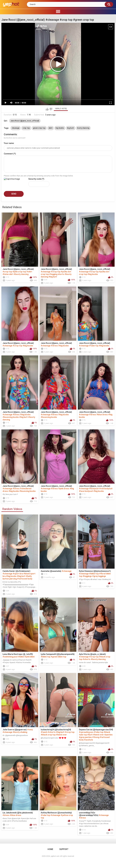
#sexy (30, 729)
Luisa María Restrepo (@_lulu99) (18, 654)
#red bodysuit (105, 488)
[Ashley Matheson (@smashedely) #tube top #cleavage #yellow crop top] (58, 783)
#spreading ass (86, 732)
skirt (51, 128)
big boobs (60, 128)
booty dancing (83, 128)
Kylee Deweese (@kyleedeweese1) (95, 571)
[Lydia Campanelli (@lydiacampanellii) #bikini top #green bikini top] (58, 625)
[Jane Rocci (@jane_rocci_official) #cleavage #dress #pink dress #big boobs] (58, 456)
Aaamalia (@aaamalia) (51, 571)
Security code (34, 179)
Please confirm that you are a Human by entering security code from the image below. (38, 176)
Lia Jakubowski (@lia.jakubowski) (18, 813)
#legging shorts (56, 274)
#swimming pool (10, 657)
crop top (26, 128)
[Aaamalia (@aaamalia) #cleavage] (58, 542)
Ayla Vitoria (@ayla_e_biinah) (92, 654)
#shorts (86, 659)
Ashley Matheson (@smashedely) (56, 813)
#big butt (53, 277)
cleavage (15, 128)
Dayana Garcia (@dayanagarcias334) (96, 729)
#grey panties (85, 737)
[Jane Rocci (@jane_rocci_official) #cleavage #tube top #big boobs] (96, 314)
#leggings (87, 576)
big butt (70, 128)
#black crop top (48, 735)
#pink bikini (29, 657)
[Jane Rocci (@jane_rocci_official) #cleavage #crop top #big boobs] (19, 314)
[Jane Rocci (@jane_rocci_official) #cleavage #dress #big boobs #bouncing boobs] (58, 382)
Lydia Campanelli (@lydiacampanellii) (58, 654)
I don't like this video (50, 109)
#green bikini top (58, 657)
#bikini (21, 657)
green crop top (39, 128)
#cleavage (46, 272)
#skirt (29, 272)
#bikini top (94, 573)
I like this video (47, 109)
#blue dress (102, 414)
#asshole (88, 740)
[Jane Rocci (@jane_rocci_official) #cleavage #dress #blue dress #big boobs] (96, 382)
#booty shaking (20, 732)
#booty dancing (21, 274)
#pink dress (63, 488)
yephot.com (55, 856)
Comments (10, 134)
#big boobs (92, 274)
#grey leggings (99, 576)
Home (50, 849)
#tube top (93, 346)
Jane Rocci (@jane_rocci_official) (24, 121)
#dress (54, 346)
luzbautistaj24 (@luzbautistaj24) (56, 729)
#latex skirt (8, 274)
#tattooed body (24, 579)
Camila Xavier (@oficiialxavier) (16, 571)
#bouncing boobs (11, 417)
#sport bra (18, 573)
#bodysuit (94, 488)
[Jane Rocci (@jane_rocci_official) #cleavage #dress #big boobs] (58, 314)
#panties (108, 735)
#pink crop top (19, 272)
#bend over (61, 735)
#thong (95, 737)
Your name (9, 143)
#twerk (44, 732)
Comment (8, 154)
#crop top (7, 272)
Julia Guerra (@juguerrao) (15, 729)
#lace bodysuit (86, 491)
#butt (90, 735)
